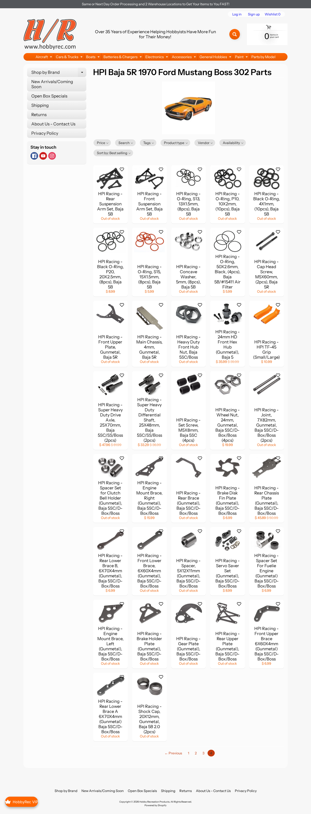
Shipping (40, 105)
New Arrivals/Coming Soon (52, 84)
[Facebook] (34, 156)
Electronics (157, 57)
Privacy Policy (44, 133)
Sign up (254, 14)
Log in (237, 14)
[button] (102, 143)
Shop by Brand (58, 73)
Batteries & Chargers (123, 57)
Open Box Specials (49, 96)
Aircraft (44, 57)
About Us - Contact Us (53, 123)
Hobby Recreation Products (154, 801)
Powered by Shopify (155, 805)
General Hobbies (216, 57)
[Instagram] (52, 156)
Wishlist (273, 14)
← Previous (173, 753)
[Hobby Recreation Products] (49, 34)
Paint (242, 57)
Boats (93, 57)
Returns (39, 114)
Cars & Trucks (70, 57)
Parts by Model (263, 57)
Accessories (184, 57)
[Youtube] (43, 156)
